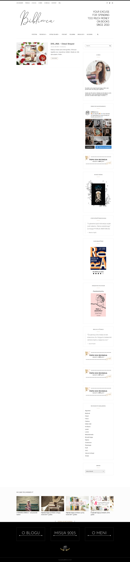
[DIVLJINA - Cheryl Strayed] (32, 53)
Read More (54, 58)
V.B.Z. (86, 450)
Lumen (87, 432)
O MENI (40, 3)
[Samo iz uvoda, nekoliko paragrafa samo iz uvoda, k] (89, 140)
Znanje (87, 456)
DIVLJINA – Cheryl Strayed (62, 44)
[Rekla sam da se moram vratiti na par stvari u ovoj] (89, 123)
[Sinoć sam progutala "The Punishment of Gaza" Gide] (107, 132)
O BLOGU (34, 3)
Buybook (87, 413)
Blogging (89, 34)
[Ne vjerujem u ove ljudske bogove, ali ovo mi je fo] (107, 140)
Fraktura (87, 421)
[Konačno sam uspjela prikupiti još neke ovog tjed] (98, 132)
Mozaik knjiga (89, 437)
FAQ (60, 3)
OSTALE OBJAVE (53, 34)
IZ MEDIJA (46, 3)
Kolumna (72, 34)
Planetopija (88, 445)
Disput (87, 416)
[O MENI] (98, 72)
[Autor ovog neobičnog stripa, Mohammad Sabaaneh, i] (98, 123)
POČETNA (34, 34)
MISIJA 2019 (81, 34)
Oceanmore (88, 442)
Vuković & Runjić (89, 453)
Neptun (87, 440)
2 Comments (63, 46)
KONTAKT (54, 3)
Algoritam (88, 410)
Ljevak (87, 429)
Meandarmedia (89, 434)
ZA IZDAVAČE (19, 3)
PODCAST (64, 34)
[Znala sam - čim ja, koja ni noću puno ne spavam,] (89, 132)
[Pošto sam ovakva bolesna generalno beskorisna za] (107, 123)
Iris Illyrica (87, 426)
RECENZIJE (43, 34)
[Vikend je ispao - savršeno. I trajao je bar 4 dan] (98, 140)
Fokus (87, 418)
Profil (86, 448)
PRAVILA (27, 3)
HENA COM (88, 424)
